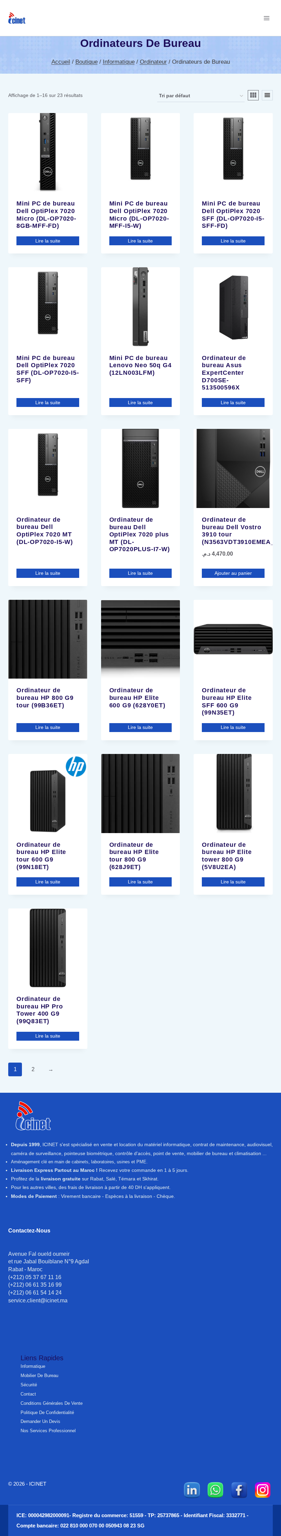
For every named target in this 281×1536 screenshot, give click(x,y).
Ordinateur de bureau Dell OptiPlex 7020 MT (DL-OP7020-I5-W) (44, 530)
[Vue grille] (253, 95)
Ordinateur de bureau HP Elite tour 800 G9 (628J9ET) (134, 855)
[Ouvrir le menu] (266, 18)
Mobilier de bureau (39, 1375)
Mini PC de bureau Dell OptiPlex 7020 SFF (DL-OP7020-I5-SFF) (47, 369)
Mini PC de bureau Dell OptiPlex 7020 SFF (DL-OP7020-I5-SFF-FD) (233, 214)
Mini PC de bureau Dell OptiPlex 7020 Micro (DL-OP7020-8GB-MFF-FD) (46, 214)
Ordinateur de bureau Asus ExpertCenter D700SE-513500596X (224, 373)
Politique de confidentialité (47, 1412)
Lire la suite (47, 241)
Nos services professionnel (48, 1430)
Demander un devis (40, 1421)
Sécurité (29, 1384)
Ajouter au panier (233, 573)
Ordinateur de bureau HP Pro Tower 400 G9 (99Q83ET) (39, 1010)
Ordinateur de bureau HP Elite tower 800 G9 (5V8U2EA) (227, 855)
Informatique (33, 1366)
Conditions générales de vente (52, 1403)
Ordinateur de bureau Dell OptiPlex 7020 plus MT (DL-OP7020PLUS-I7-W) (139, 534)
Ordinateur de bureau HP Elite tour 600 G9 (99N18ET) (41, 855)
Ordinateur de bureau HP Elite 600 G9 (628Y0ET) (137, 697)
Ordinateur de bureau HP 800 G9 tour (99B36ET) (45, 697)
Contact (28, 1394)
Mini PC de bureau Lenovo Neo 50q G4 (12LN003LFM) (140, 365)
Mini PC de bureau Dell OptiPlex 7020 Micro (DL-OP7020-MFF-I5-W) (139, 214)
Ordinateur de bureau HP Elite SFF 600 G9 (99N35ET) (227, 701)
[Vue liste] (267, 95)
